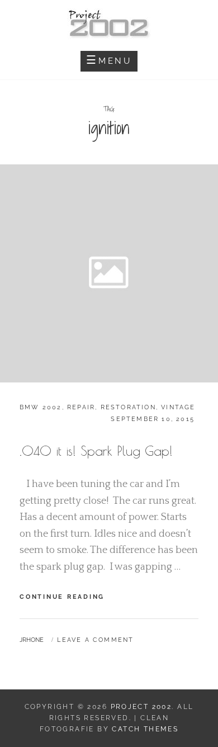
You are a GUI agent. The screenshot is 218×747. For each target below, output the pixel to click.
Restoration (128, 407)
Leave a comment (95, 640)
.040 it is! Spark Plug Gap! (96, 450)
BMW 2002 (41, 407)
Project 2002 (141, 707)
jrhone (32, 640)
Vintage (178, 407)
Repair (81, 407)
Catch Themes (145, 729)
